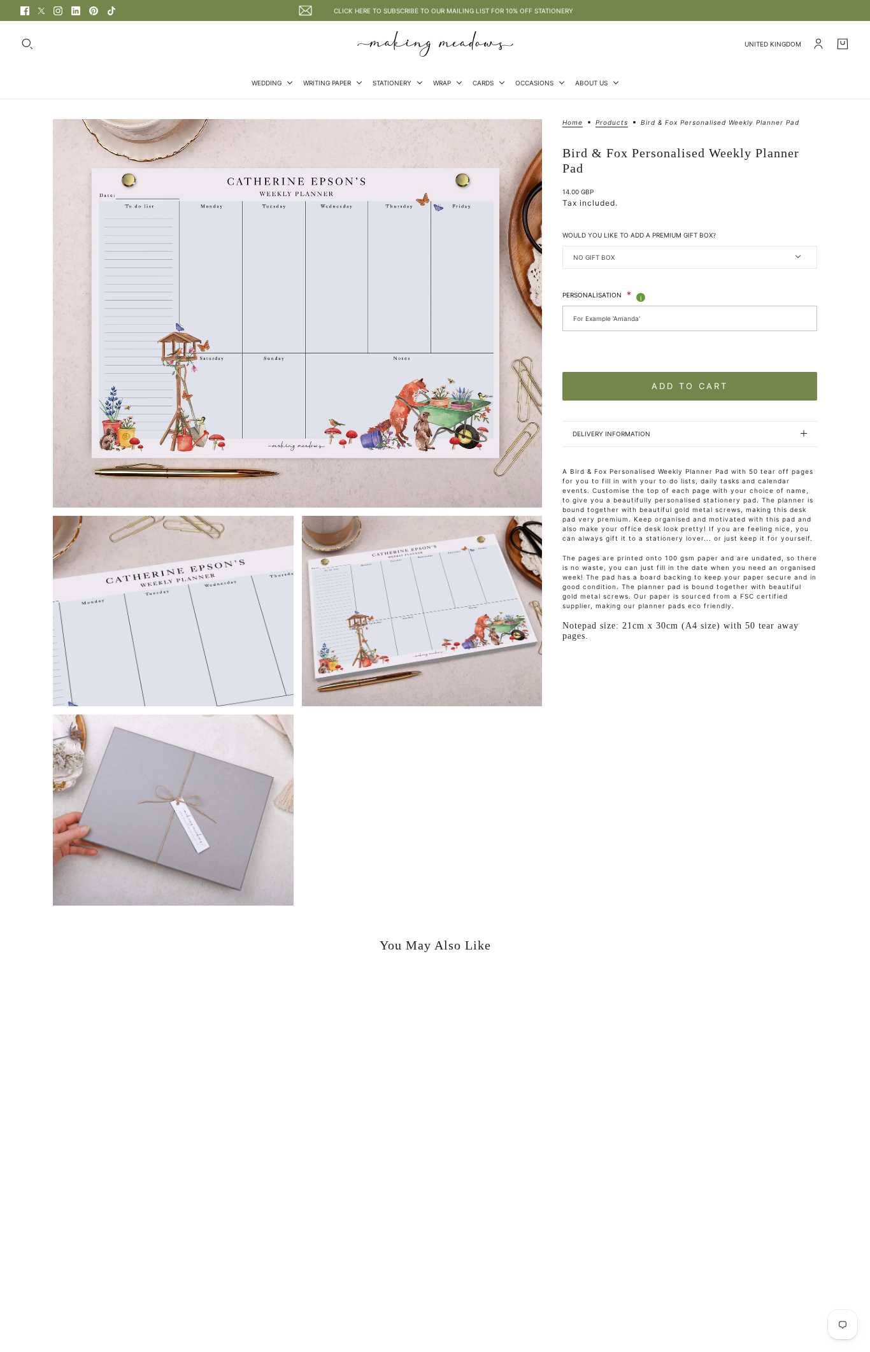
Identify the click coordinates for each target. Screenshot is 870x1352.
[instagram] (58, 11)
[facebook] (25, 11)
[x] (41, 11)
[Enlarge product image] (297, 313)
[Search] (27, 44)
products (611, 122)
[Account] (818, 44)
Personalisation (596, 293)
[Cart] (843, 44)
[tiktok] (111, 11)
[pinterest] (94, 11)
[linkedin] (76, 11)
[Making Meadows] (435, 44)
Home (572, 122)
